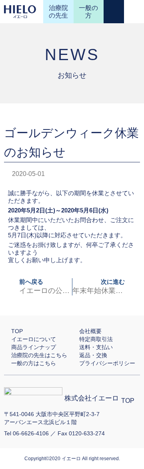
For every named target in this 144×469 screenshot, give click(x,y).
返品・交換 (93, 355)
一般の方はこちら (33, 363)
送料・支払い (96, 347)
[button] (134, 11)
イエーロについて (33, 339)
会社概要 (90, 331)
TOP (17, 331)
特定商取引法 (96, 339)
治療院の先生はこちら (39, 355)
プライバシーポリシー (107, 363)
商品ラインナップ (33, 347)
